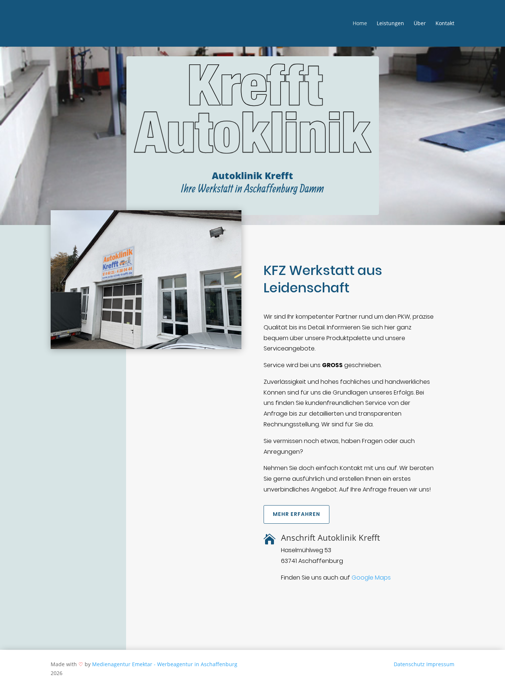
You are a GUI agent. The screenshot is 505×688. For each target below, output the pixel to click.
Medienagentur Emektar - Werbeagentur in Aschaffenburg (164, 664)
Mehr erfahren (296, 514)
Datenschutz (409, 664)
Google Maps (371, 577)
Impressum (440, 664)
